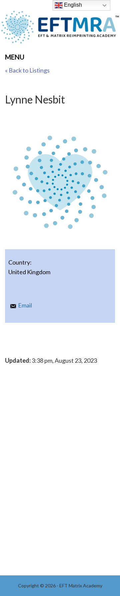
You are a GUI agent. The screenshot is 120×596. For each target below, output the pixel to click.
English (72, 5)
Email (25, 305)
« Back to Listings (27, 70)
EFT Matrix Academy (60, 29)
